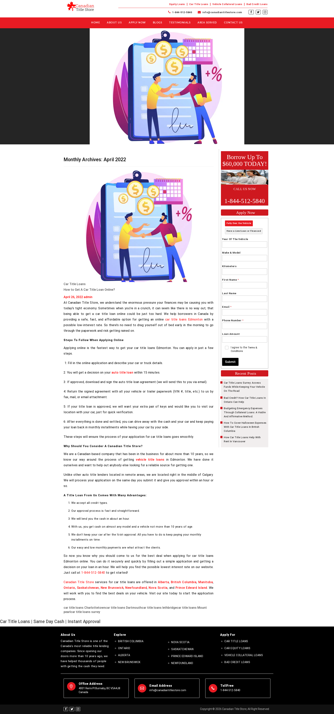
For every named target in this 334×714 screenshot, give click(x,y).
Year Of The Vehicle (235, 239)
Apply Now (137, 22)
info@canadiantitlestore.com (222, 12)
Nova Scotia (158, 588)
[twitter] (258, 12)
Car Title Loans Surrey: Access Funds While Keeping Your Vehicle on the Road (244, 386)
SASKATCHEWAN (182, 649)
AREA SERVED (207, 22)
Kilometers (229, 266)
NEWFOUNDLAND (182, 663)
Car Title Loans (198, 4)
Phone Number (232, 320)
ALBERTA (124, 655)
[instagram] (265, 12)
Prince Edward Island (191, 588)
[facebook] (251, 12)
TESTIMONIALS (180, 22)
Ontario (69, 588)
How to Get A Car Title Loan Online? (89, 289)
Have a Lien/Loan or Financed (244, 231)
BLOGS (157, 22)
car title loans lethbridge (159, 607)
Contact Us (233, 22)
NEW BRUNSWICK (129, 662)
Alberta (163, 582)
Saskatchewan (88, 588)
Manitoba (205, 582)
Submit (230, 362)
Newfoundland (136, 588)
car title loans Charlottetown (84, 607)
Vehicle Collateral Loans (227, 4)
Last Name (229, 293)
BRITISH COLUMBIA (130, 641)
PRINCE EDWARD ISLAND (187, 656)
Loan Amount (231, 334)
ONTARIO (124, 648)
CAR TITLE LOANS (236, 641)
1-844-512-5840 (182, 12)
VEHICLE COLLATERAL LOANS (243, 655)
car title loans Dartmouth (123, 607)
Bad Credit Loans (257, 4)
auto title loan (122, 372)
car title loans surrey (85, 612)
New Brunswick (112, 588)
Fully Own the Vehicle (239, 223)
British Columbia (184, 582)
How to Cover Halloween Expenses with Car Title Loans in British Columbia (245, 426)
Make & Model (231, 252)
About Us (114, 22)
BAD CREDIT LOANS (237, 662)
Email (226, 306)
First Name (230, 279)
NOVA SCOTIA (180, 642)
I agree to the (244, 349)
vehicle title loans (150, 459)
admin (88, 297)
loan (120, 534)
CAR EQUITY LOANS (237, 648)
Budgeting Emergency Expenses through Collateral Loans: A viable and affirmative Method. (245, 412)
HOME (95, 22)
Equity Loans (177, 4)
